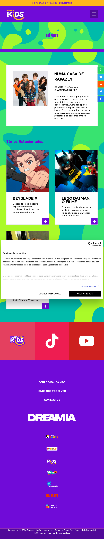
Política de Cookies (42, 533)
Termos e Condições (64, 530)
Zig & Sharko (65, 3)
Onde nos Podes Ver (52, 391)
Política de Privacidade (85, 530)
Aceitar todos (85, 294)
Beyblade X (25, 198)
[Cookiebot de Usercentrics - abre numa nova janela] (90, 244)
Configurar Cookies (61, 533)
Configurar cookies (50, 294)
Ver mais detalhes (88, 286)
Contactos (52, 399)
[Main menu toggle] (94, 14)
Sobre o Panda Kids (52, 382)
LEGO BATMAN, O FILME (76, 200)
